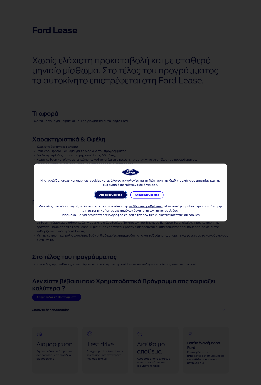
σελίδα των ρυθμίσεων (145, 206)
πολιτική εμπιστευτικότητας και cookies (171, 215)
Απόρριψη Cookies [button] (147, 195)
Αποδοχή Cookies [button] (110, 195)
